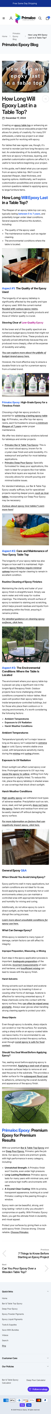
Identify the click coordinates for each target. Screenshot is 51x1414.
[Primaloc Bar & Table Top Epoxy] (25, 281)
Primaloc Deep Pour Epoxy (19, 462)
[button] (4, 18)
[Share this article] (45, 98)
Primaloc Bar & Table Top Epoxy (21, 445)
